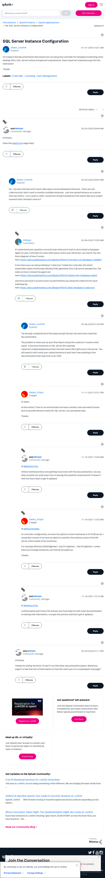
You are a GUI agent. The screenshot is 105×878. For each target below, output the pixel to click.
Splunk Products (27, 22)
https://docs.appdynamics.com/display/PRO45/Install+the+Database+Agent (58, 275)
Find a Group (27, 756)
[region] (40, 870)
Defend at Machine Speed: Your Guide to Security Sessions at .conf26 (43, 795)
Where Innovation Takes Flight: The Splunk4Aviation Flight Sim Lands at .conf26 (49, 811)
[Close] (76, 865)
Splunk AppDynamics (48, 22)
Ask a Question (88, 13)
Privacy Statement (12, 873)
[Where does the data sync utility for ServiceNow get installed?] (102, 109)
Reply (95, 92)
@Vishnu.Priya (31, 466)
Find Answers (9, 22)
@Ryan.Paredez (31, 528)
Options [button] (97, 25)
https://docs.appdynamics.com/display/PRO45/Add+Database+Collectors (57, 287)
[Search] (66, 13)
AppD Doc (17, 143)
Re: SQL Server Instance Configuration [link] (24, 25)
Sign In (91, 5)
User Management (47, 76)
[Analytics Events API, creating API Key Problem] (97, 109)
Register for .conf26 (27, 721)
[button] (102, 35)
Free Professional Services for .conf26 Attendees (32, 779)
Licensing (30, 76)
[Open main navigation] (101, 4)
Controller (17, 76)
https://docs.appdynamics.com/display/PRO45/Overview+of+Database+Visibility (61, 259)
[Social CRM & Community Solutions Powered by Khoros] (95, 840)
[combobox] (37, 13)
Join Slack (79, 719)
